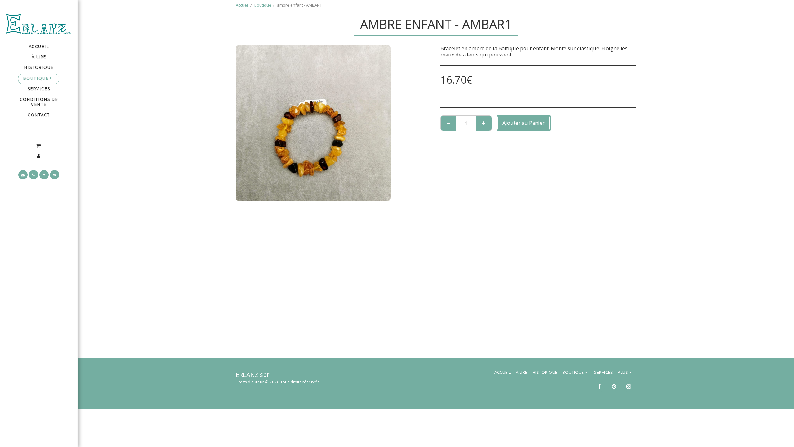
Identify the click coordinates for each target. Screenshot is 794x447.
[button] (38, 145)
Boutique (262, 5)
